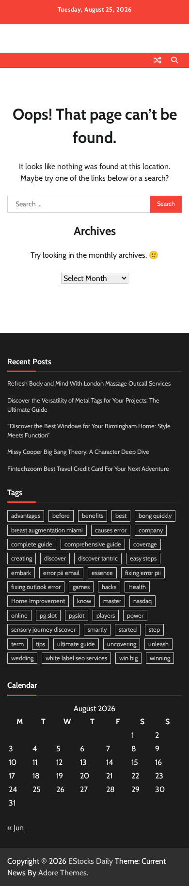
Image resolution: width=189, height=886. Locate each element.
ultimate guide (76, 644)
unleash (158, 644)
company (151, 530)
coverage (145, 544)
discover (55, 558)
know (84, 601)
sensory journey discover (43, 629)
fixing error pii (143, 572)
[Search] (174, 60)
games (81, 587)
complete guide (31, 544)
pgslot (76, 615)
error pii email (61, 572)
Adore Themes (62, 872)
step (154, 629)
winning (160, 658)
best (120, 515)
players (105, 615)
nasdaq (142, 601)
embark (21, 572)
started (128, 629)
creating (21, 558)
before (61, 515)
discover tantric (98, 558)
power (135, 615)
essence (102, 572)
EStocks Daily (90, 861)
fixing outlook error (36, 587)
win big (128, 658)
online (19, 615)
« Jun (15, 827)
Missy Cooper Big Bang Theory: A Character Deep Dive (78, 451)
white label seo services (76, 658)
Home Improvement (38, 601)
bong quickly (155, 515)
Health (137, 587)
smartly (97, 629)
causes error (110, 530)
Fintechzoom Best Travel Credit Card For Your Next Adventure (88, 468)
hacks (109, 587)
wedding (22, 658)
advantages (25, 515)
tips (40, 644)
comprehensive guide (92, 544)
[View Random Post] (157, 60)
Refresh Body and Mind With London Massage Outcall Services (89, 383)
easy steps (143, 558)
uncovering (121, 644)
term (17, 644)
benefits (92, 515)
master (112, 601)
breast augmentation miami (47, 530)
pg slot (48, 615)
